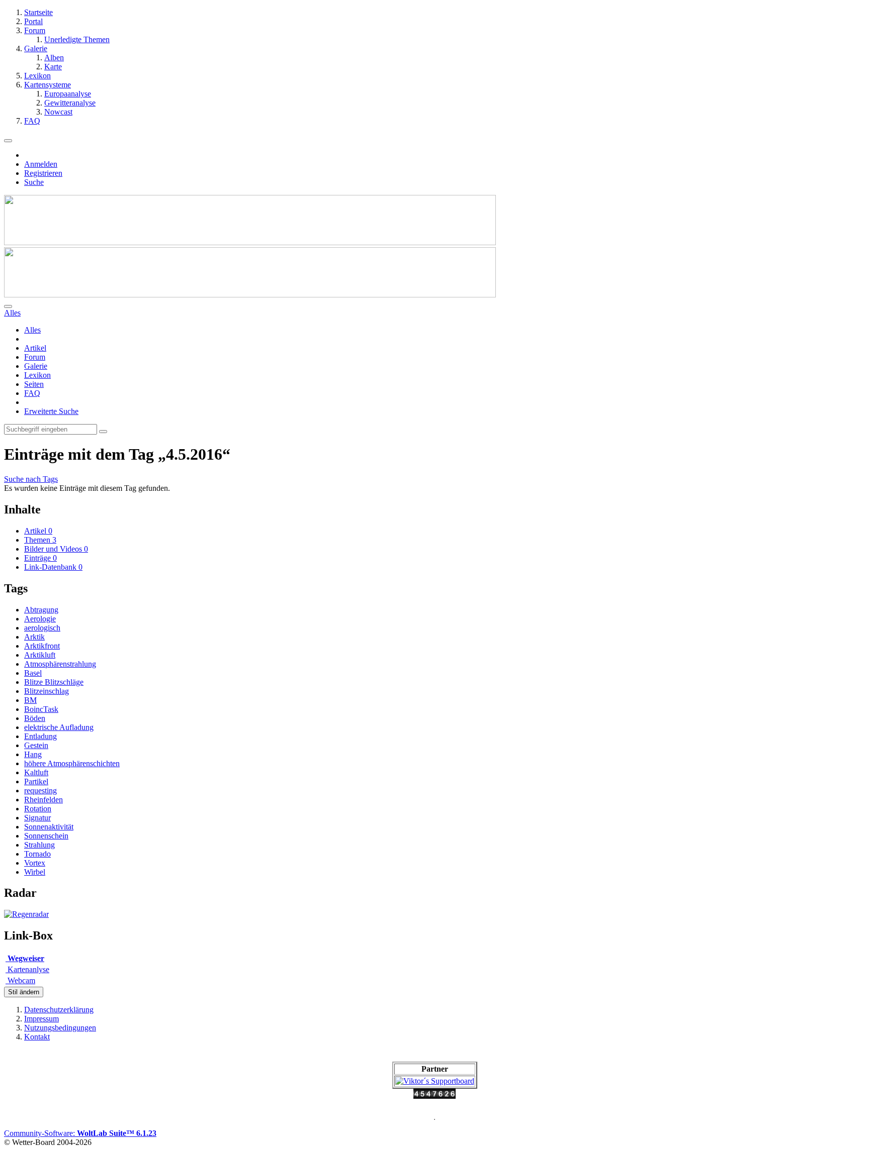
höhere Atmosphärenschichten (72, 763)
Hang (33, 754)
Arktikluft (39, 655)
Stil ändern (23, 992)
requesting (40, 790)
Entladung (40, 736)
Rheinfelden (43, 799)
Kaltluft (36, 772)
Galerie (35, 366)
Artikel (35, 348)
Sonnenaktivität (48, 826)
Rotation (37, 808)
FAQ (32, 393)
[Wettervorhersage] (26, 914)
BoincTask (41, 709)
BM (30, 700)
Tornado (37, 854)
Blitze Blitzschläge (53, 682)
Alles (32, 330)
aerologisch (42, 627)
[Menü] (8, 140)
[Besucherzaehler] (434, 1096)
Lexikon (37, 375)
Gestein (36, 745)
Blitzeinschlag (46, 691)
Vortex (34, 863)
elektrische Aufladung (59, 727)
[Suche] (8, 306)
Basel (33, 673)
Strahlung (39, 845)
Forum (34, 357)
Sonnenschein (46, 835)
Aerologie (40, 618)
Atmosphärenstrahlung (60, 664)
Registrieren (43, 173)
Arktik (34, 637)
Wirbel (34, 872)
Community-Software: (80, 1133)
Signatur (37, 817)
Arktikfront (42, 646)
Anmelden (40, 164)
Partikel (36, 781)
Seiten (34, 384)
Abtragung (41, 609)
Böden (34, 718)
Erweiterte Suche (51, 411)
